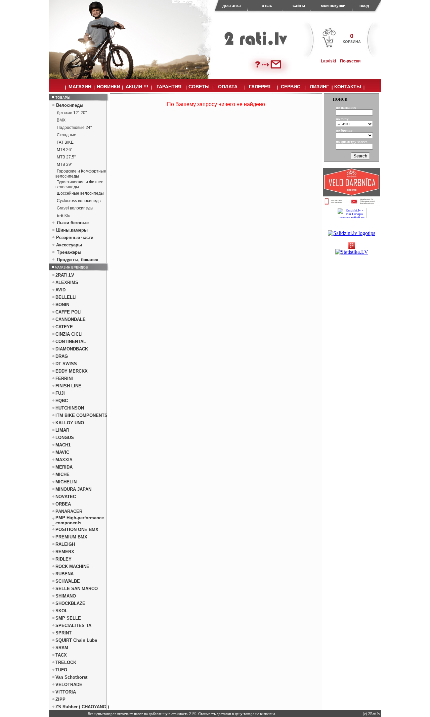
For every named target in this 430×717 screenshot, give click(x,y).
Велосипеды (69, 105)
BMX (61, 120)
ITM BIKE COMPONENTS (81, 415)
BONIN (62, 304)
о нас (267, 5)
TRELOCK (65, 662)
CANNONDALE (70, 319)
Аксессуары (69, 244)
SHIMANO (65, 596)
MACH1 (63, 444)
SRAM (61, 647)
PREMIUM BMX (71, 536)
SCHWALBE (67, 581)
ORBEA (63, 504)
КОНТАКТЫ (347, 86)
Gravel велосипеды (75, 208)
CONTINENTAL (70, 341)
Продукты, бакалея (77, 259)
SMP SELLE (68, 618)
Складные (66, 135)
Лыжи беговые (73, 222)
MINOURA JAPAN (73, 489)
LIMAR (62, 430)
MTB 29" (64, 164)
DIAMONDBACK (71, 348)
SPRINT (63, 632)
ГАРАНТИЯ (169, 86)
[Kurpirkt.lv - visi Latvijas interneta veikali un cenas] (352, 213)
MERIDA (64, 467)
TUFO (61, 669)
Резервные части (74, 237)
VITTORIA (65, 692)
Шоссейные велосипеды (80, 193)
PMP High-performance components (79, 520)
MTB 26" (64, 149)
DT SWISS (66, 363)
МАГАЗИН (80, 86)
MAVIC (62, 452)
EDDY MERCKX (71, 371)
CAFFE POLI (68, 312)
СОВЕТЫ (199, 86)
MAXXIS (64, 459)
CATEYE (64, 326)
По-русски (350, 61)
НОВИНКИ (108, 86)
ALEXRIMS (66, 282)
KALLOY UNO (69, 422)
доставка (231, 5)
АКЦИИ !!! (137, 86)
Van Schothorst (71, 677)
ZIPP (60, 699)
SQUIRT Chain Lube (76, 640)
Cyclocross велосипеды (79, 200)
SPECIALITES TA (73, 625)
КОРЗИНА (352, 42)
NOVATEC (65, 496)
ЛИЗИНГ (319, 86)
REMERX (64, 551)
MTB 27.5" (66, 157)
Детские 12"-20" (72, 112)
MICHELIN (66, 481)
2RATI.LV (64, 275)
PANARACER (68, 511)
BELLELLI (66, 297)
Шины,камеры (72, 230)
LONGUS (64, 437)
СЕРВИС (290, 86)
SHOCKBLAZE (70, 603)
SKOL (61, 610)
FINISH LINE (68, 385)
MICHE (62, 474)
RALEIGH (65, 544)
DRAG (61, 356)
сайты (299, 5)
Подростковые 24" (74, 127)
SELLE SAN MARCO (76, 588)
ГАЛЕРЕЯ (259, 86)
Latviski (328, 61)
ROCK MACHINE (72, 566)
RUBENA (64, 573)
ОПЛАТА (228, 86)
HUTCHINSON (69, 408)
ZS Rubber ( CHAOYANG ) (82, 706)
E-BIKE (63, 215)
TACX (61, 655)
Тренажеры (69, 252)
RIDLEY (63, 559)
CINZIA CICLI (69, 334)
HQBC (61, 400)
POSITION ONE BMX (76, 529)
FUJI (60, 393)
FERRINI (64, 378)
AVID (60, 289)
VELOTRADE (68, 684)
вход (364, 5)
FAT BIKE (65, 142)
